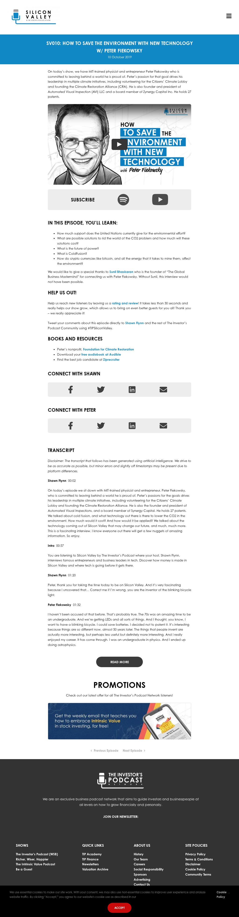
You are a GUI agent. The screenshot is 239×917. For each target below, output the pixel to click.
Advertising (142, 879)
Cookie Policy (195, 869)
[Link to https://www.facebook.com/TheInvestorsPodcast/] (70, 389)
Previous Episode (106, 750)
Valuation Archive (95, 869)
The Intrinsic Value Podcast (35, 864)
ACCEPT (119, 908)
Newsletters (90, 864)
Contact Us (142, 884)
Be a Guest (24, 869)
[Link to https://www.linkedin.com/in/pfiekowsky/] (132, 426)
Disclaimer (192, 864)
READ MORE (119, 662)
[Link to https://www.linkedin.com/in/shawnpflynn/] (132, 389)
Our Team (141, 859)
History (139, 854)
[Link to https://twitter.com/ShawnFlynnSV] (101, 389)
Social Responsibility (149, 869)
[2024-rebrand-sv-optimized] (34, 8)
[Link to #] (101, 426)
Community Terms (198, 874)
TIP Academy (92, 854)
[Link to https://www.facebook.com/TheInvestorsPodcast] (70, 426)
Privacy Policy (195, 854)
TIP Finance (90, 859)
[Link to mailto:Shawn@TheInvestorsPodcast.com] (163, 389)
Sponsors (140, 874)
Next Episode (132, 750)
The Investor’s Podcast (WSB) (37, 854)
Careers (139, 864)
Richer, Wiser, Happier (32, 859)
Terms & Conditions (199, 859)
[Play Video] (119, 144)
